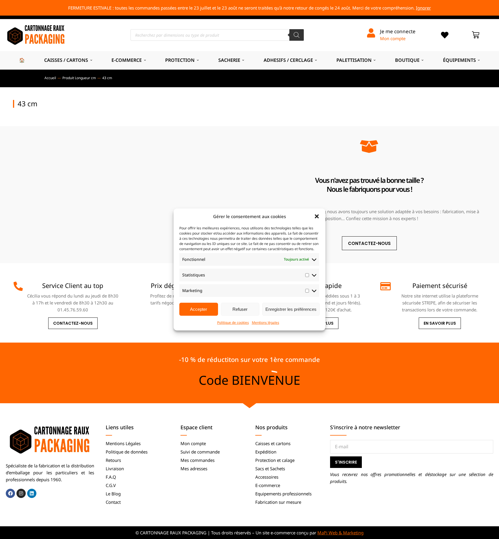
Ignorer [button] (423, 8)
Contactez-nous (73, 323)
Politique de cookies (233, 322)
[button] (317, 216)
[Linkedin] (31, 493)
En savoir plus (440, 323)
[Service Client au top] (18, 286)
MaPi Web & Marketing (340, 533)
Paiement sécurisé (439, 285)
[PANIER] (476, 35)
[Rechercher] (296, 35)
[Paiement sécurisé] (385, 286)
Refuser (239, 309)
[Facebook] (10, 493)
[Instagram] (21, 493)
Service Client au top (72, 285)
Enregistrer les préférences (290, 309)
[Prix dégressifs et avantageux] (140, 286)
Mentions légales (265, 322)
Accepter (198, 309)
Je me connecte (398, 31)
